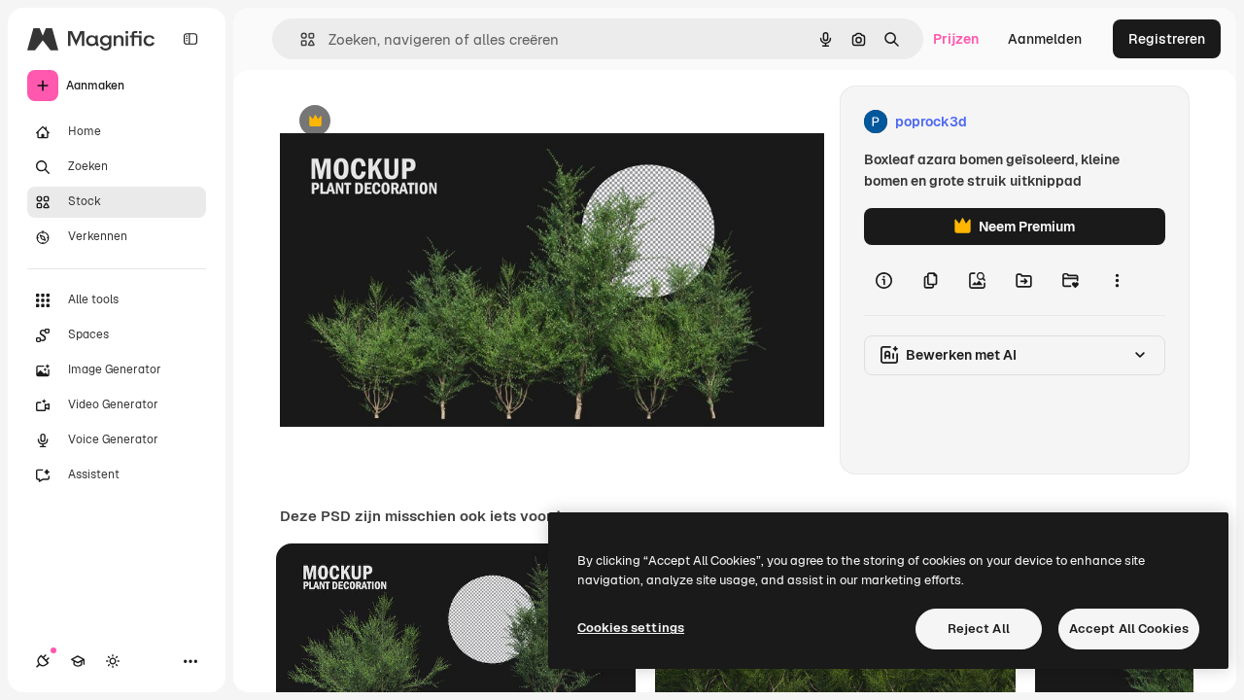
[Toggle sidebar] (190, 38)
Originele (407, 122)
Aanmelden (1045, 39)
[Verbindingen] (42, 661)
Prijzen (956, 39)
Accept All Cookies (1129, 628)
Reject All (979, 628)
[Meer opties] (1116, 280)
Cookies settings (630, 627)
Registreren (1166, 39)
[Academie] (77, 661)
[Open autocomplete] (300, 39)
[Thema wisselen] (112, 661)
